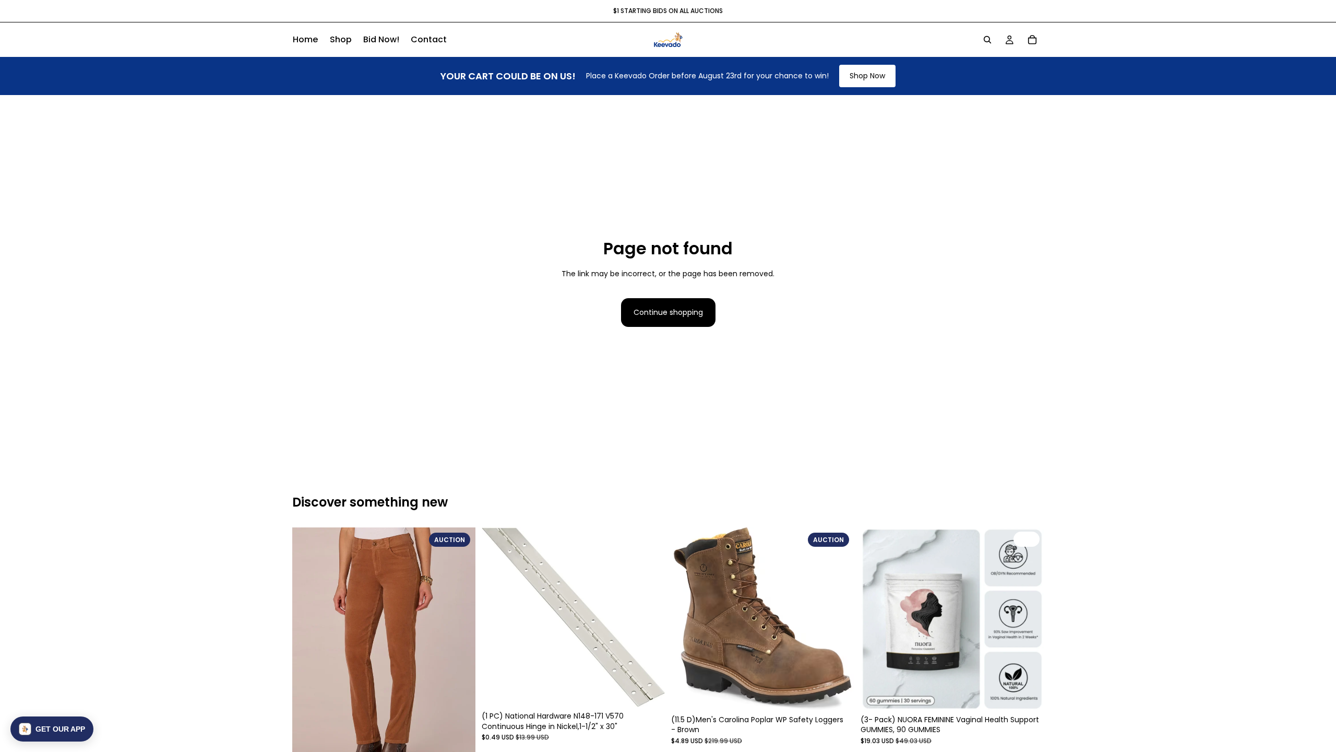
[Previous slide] (308, 649)
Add (1036, 694)
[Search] (987, 39)
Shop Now (867, 75)
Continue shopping (668, 312)
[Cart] (1032, 39)
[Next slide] (459, 649)
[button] (51, 729)
